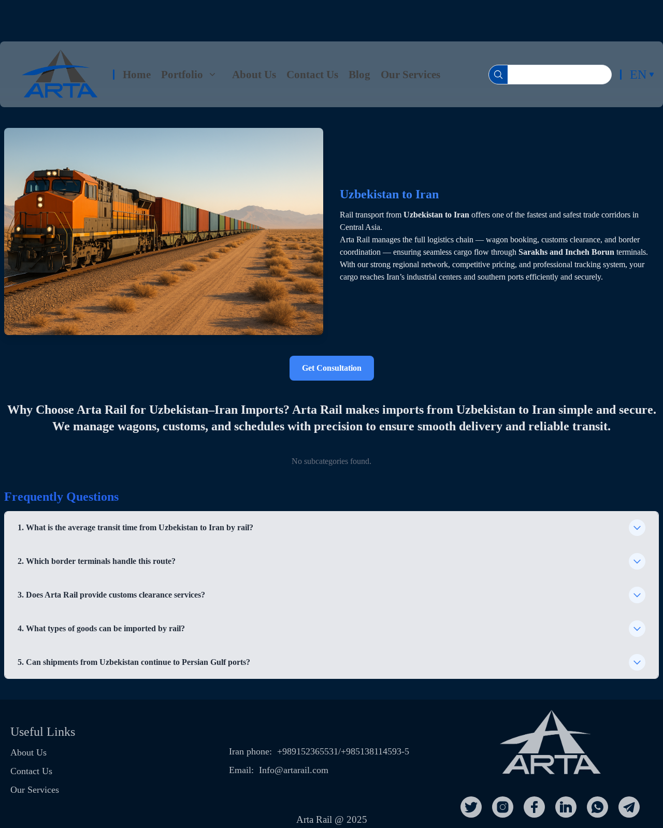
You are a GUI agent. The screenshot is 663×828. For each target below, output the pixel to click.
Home (137, 74)
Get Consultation (332, 368)
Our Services (410, 74)
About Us (254, 74)
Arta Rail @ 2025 (331, 819)
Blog (359, 74)
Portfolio (182, 74)
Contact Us (312, 74)
